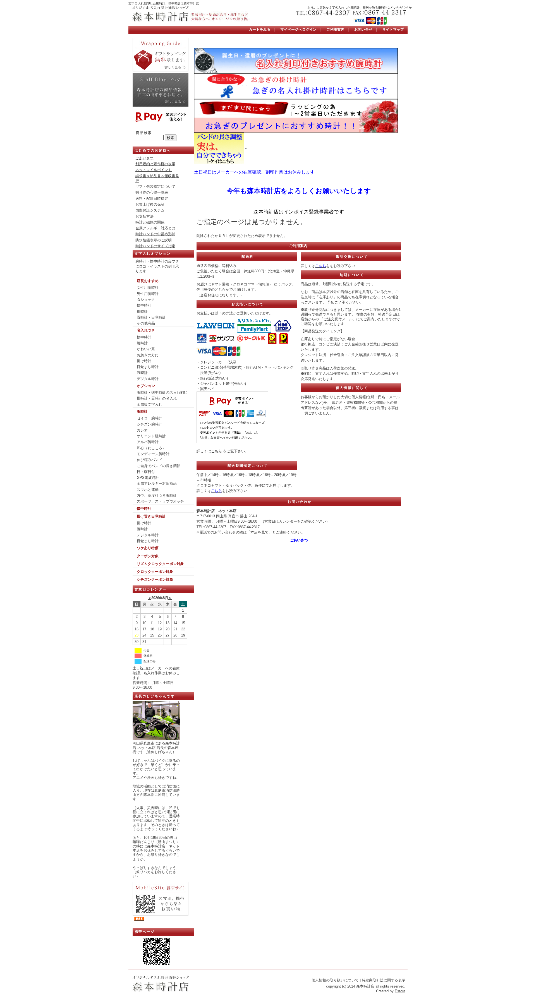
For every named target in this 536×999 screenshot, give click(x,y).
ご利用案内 (335, 29)
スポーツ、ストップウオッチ (160, 501)
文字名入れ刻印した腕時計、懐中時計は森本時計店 (163, 3)
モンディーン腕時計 (153, 454)
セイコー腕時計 (149, 418)
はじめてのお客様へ (153, 150)
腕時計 (142, 343)
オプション (146, 386)
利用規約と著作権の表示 (155, 164)
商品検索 (144, 133)
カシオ (142, 430)
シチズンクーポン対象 (155, 579)
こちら (216, 451)
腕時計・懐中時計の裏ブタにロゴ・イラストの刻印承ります (157, 266)
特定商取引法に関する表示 (383, 980)
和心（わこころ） (151, 448)
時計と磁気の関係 (149, 222)
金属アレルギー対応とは (155, 228)
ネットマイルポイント (153, 170)
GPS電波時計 (148, 478)
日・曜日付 (146, 472)
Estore (400, 991)
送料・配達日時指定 (151, 198)
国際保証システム (149, 210)
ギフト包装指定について (155, 186)
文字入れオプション (153, 254)
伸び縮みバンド (149, 460)
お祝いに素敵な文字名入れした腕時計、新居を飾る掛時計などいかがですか (359, 7)
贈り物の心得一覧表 (151, 192)
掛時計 (142, 311)
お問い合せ (363, 29)
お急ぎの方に (148, 355)
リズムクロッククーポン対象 (160, 564)
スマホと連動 (148, 490)
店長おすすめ (148, 281)
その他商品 (146, 323)
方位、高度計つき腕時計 (157, 495)
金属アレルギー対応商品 (157, 483)
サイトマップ (393, 29)
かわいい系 (146, 349)
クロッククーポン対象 (155, 572)
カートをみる (260, 29)
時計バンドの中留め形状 (155, 234)
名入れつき (146, 330)
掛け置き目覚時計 (151, 516)
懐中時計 (144, 305)
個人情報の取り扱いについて (335, 980)
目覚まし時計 (148, 367)
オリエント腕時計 (151, 436)
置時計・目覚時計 (151, 317)
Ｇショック (146, 299)
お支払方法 (144, 216)
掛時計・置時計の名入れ (157, 398)
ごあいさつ (144, 158)
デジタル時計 (148, 379)
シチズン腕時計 (149, 424)
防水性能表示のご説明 (153, 240)
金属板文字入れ (149, 404)
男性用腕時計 (148, 294)
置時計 (142, 373)
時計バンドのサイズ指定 (155, 246)
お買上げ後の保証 (149, 204)
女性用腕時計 (148, 287)
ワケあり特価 (148, 548)
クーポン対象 (148, 556)
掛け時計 (144, 361)
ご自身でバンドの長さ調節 (158, 466)
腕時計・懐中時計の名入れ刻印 (162, 392)
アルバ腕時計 (148, 442)
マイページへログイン (298, 29)
